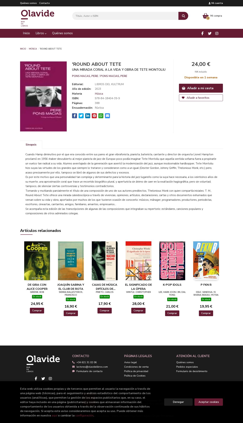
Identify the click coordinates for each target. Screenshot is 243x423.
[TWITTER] (210, 33)
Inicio (23, 48)
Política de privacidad (136, 371)
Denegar (178, 402)
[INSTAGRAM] (217, 33)
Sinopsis (31, 144)
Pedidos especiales (187, 366)
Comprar (37, 310)
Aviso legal (130, 362)
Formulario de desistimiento (191, 371)
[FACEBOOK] (202, 33)
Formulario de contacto (89, 371)
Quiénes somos (28, 3)
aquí (54, 415)
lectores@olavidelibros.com (92, 366)
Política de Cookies (135, 375)
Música (33, 48)
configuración (84, 415)
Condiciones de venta (136, 366)
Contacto (44, 3)
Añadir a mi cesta (199, 88)
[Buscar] (183, 16)
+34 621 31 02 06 (86, 362)
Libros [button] (40, 33)
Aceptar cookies (209, 402)
